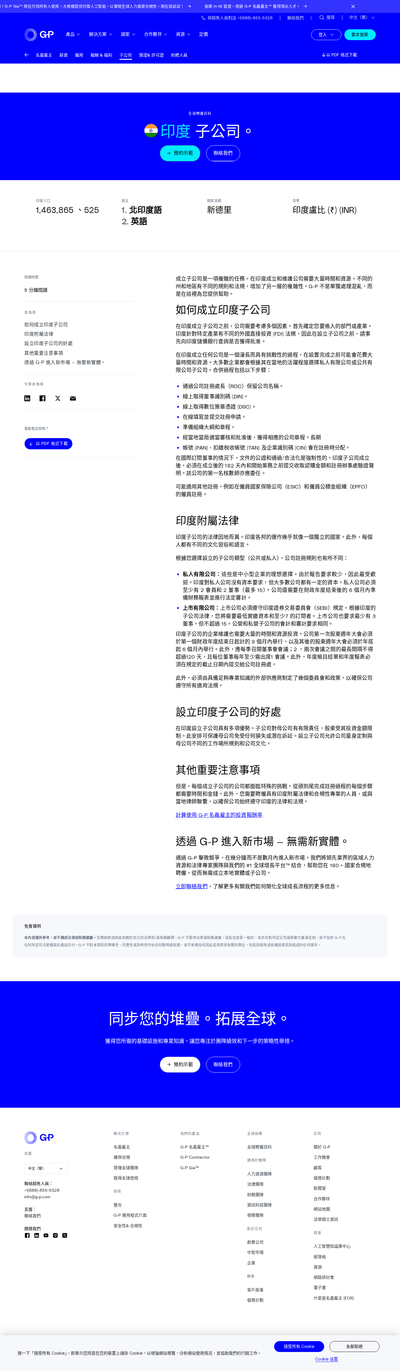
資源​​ (180, 34)
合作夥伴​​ (153, 34)
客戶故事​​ (255, 1290)
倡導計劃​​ (255, 1300)
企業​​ (251, 1263)
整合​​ (118, 1205)
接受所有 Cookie (299, 1346)
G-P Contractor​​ (195, 1157)
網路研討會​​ (324, 1277)
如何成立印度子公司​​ (46, 324)
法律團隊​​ (255, 1184)
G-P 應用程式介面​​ (130, 1215)
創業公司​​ (255, 1242)
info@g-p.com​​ (37, 1196)
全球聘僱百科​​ (259, 1147)
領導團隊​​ (255, 1215)
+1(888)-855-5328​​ (42, 1190)
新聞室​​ (320, 1188)
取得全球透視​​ (126, 1178)
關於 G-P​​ (322, 1147)
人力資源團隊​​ (259, 1174)
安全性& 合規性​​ (128, 1225)
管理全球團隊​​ (126, 1167)
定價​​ (203, 34)
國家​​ (125, 34)
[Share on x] (58, 398)
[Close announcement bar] (353, 6)
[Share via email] (73, 398)
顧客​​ (318, 1167)
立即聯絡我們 (192, 886)
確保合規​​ (122, 1157)
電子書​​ (320, 1287)
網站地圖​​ (322, 1209)
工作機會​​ (322, 1157)
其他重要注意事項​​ (44, 353)
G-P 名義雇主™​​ (194, 1147)
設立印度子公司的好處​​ (48, 343)
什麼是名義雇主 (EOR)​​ (334, 1298)
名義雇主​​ (122, 1147)
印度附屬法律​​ (39, 334)
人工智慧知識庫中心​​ (332, 1246)
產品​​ (70, 34)
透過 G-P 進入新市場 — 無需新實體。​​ (65, 362)
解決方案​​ (98, 34)
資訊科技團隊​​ (259, 1205)
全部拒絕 (354, 1346)
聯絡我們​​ (32, 1215)
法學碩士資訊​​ (326, 1219)
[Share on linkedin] (27, 398)
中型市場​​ (255, 1252)
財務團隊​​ (255, 1194)
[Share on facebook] (42, 398)
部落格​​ (320, 1256)
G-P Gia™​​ (189, 1167)
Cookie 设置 (326, 1358)
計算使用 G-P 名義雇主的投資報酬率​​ (219, 814)
